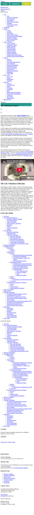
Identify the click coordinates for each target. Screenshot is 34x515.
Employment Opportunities (13, 93)
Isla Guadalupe (10, 299)
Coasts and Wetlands (12, 227)
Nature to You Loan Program (14, 55)
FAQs (17, 273)
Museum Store (4, 7)
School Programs (11, 50)
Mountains (9, 225)
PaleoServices (10, 252)
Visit (5, 14)
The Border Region (12, 220)
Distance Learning (11, 52)
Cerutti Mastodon (17, 269)
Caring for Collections (12, 235)
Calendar (9, 32)
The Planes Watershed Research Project (17, 294)
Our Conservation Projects (13, 62)
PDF (8, 466)
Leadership (9, 89)
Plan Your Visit (10, 19)
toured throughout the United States (24, 152)
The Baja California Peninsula (14, 219)
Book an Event (10, 40)
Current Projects (14, 286)
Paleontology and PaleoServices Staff (22, 279)
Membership (15, 3)
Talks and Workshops (12, 34)
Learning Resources (12, 53)
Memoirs (9, 311)
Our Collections (11, 63)
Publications (10, 72)
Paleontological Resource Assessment (22, 255)
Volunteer (9, 81)
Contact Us (10, 95)
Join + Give (7, 75)
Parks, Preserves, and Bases (14, 223)
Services (12, 253)
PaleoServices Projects (15, 262)
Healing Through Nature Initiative (15, 56)
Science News (10, 69)
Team (11, 285)
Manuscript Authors (21, 275)
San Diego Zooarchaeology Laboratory (17, 282)
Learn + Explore (8, 42)
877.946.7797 (4, 496)
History (9, 86)
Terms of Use (4, 442)
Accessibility (10, 20)
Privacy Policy (11, 442)
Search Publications (12, 317)
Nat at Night (10, 33)
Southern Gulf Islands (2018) (14, 304)
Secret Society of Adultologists (14, 36)
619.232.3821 (4, 494)
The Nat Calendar (8, 479)
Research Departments (12, 65)
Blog (8, 91)
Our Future (9, 88)
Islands (8, 229)
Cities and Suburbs (11, 222)
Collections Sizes (11, 233)
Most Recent (10, 314)
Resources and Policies (12, 232)
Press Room (10, 96)
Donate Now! (7, 477)
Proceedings (10, 308)
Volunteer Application (9, 475)
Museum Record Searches (19, 261)
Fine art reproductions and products (20, 154)
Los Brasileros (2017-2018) (14, 295)
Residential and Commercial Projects (22, 263)
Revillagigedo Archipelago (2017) (15, 302)
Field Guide (10, 73)
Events (5, 29)
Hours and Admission (12, 17)
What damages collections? (17, 239)
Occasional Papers (11, 312)
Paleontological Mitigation (19, 256)
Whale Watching (11, 47)
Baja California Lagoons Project (15, 305)
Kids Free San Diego (12, 39)
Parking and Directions (12, 22)
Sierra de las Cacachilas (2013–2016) (16, 297)
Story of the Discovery (22, 271)
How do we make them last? (17, 240)
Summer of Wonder (12, 37)
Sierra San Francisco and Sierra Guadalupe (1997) (19, 301)
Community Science (12, 45)
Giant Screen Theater (12, 24)
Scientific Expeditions (12, 70)
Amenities (9, 23)
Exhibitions (6, 27)
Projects (12, 249)
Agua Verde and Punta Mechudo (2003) (17, 298)
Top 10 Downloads (12, 315)
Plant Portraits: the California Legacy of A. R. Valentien (19, 134)
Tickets (27, 3)
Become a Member (8, 474)
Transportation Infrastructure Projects (22, 265)
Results (12, 276)
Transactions (10, 309)
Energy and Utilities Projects (20, 266)
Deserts (9, 226)
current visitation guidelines (21, 467)
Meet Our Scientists (12, 68)
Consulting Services (12, 66)
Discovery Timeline (21, 272)
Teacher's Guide (28, 155)
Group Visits (10, 26)
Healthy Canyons (11, 46)
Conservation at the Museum (17, 242)
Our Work (9, 60)
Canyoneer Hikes (11, 49)
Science (6, 58)
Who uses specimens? (15, 236)
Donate (5, 3)
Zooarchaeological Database (17, 288)
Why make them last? (15, 238)
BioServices (10, 248)
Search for (3, 102)
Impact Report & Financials (14, 92)
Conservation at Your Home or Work (19, 243)
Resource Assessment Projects (20, 268)
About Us (6, 82)
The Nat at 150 (10, 85)
